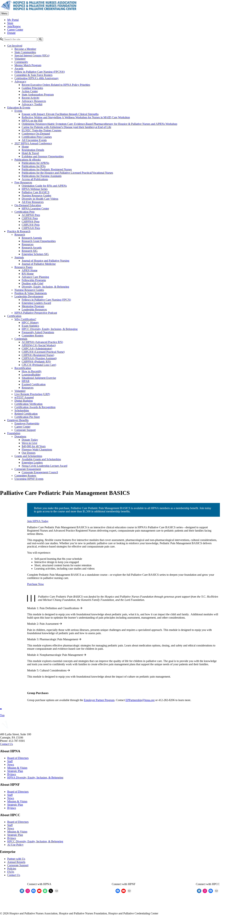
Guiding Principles (32, 88)
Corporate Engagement (27, 469)
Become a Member (25, 48)
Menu (4, 13)
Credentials (20, 338)
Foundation (13, 433)
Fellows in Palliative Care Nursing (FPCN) (46, 299)
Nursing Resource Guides (36, 195)
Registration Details (33, 149)
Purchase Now (35, 584)
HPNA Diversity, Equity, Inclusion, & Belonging (35, 777)
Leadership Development (28, 296)
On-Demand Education (27, 205)
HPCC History (30, 322)
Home (25, 146)
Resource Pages (23, 267)
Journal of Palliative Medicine (39, 263)
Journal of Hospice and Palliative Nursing (45, 260)
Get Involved (14, 45)
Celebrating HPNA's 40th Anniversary (36, 78)
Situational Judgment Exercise (39, 377)
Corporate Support (25, 429)
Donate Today (30, 439)
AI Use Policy (15, 844)
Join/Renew (14, 26)
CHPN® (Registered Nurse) (38, 355)
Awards (18, 68)
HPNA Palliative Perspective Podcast (35, 312)
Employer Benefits (18, 420)
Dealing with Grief (32, 283)
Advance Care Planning (35, 276)
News (10, 764)
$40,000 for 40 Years (34, 446)
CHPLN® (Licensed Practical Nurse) (43, 351)
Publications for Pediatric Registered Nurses (47, 169)
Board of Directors (18, 758)
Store (10, 23)
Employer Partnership (26, 423)
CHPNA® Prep (31, 228)
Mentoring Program (33, 306)
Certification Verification (28, 403)
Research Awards (32, 247)
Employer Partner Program (99, 700)
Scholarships (21, 410)
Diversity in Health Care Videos (40, 198)
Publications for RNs (34, 166)
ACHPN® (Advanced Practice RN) (42, 342)
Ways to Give (29, 443)
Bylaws (11, 774)
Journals (19, 257)
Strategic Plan (15, 771)
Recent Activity (30, 97)
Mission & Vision (17, 767)
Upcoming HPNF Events (28, 478)
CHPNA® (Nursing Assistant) (39, 358)
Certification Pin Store (27, 416)
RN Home (28, 273)
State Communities (25, 52)
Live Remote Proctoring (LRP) (32, 394)
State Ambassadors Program (38, 94)
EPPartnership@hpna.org (140, 700)
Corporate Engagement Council (40, 472)
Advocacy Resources (34, 101)
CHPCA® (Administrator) (37, 348)
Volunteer (19, 58)
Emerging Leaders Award (36, 302)
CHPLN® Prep (31, 224)
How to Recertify (32, 371)
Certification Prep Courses (37, 136)
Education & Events (18, 107)
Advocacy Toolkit (32, 104)
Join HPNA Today (37, 521)
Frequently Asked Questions (38, 332)
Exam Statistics (30, 325)
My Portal (13, 19)
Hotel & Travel (30, 153)
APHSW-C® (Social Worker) (39, 345)
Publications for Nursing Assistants (41, 175)
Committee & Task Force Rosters (33, 75)
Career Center (15, 29)
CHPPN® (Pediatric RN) (36, 361)
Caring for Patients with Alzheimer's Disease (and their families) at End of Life (66, 127)
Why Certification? (25, 319)
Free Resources (23, 182)
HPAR (25, 381)
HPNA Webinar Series (35, 189)
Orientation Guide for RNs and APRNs (44, 185)
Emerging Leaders (32, 462)
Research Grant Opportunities (39, 241)
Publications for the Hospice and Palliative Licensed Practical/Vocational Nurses (67, 172)
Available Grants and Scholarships (41, 459)
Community (21, 62)
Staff (10, 761)
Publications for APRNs (35, 162)
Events (18, 110)
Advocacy (20, 81)
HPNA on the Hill (32, 120)
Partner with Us (16, 858)
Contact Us (6, 744)
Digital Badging (23, 400)
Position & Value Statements (30, 293)
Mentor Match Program (27, 65)
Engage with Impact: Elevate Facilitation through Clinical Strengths (60, 114)
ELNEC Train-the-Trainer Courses (41, 130)
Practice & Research (18, 231)
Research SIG (30, 250)
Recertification (22, 368)
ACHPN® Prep (31, 215)
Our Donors (28, 452)
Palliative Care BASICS (35, 192)
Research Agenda (32, 237)
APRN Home (29, 270)
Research (19, 234)
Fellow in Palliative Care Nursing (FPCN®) (39, 71)
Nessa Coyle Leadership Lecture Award (44, 465)
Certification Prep (24, 211)
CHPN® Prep (30, 218)
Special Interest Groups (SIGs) (31, 55)
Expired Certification (34, 384)
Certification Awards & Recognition (35, 407)
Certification (14, 316)
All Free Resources (33, 202)
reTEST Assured (24, 397)
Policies (11, 868)
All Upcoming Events (34, 140)
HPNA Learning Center (35, 208)
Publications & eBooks (27, 159)
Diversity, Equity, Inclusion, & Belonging (45, 286)
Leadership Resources (34, 309)
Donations (20, 436)
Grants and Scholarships (28, 456)
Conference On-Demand (36, 133)
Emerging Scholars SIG (35, 254)
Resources (27, 244)
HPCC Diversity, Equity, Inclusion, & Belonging (50, 329)
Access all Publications (35, 179)
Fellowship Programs (34, 280)
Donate (11, 32)
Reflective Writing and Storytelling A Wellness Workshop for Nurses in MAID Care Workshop (76, 117)
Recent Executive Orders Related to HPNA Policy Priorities (56, 84)
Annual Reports (16, 862)
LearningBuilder (31, 374)
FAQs (10, 871)
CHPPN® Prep (30, 221)
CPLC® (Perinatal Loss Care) (39, 364)
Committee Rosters (32, 335)
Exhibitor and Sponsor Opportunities (43, 156)
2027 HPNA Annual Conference (33, 143)
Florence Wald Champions (37, 449)
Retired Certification (26, 413)
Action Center (30, 91)
